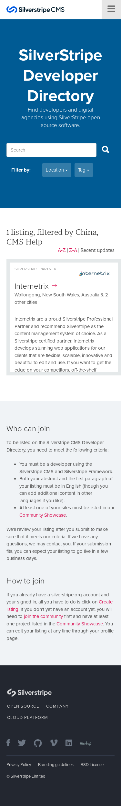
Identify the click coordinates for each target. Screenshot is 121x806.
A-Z (62, 250)
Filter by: (21, 170)
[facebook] (11, 744)
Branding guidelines (56, 764)
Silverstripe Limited (28, 776)
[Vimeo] (57, 744)
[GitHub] (41, 744)
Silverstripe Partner (35, 269)
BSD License (92, 764)
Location (55, 170)
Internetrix (32, 286)
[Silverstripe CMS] (35, 10)
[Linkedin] (72, 744)
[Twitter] (25, 744)
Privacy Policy (18, 764)
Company (57, 706)
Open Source (23, 706)
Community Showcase (42, 515)
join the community (43, 616)
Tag (82, 170)
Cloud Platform (27, 717)
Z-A (73, 250)
